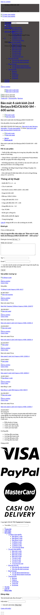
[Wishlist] (1, 85)
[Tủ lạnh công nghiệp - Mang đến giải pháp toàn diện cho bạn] (8, 15)
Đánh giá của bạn (6, 239)
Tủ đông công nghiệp (15, 27)
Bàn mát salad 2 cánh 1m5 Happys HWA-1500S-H (17, 323)
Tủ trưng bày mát (17, 56)
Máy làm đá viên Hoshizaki (20, 60)
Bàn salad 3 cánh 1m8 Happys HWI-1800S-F (15, 373)
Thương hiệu (12, 69)
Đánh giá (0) (8, 140)
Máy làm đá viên (13, 58)
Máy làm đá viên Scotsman (20, 62)
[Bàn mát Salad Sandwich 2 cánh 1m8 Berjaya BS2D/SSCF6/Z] (9, 116)
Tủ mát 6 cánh (16, 55)
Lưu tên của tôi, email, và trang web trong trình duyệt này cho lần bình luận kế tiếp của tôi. (20, 266)
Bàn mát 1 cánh (17, 44)
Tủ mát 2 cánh (16, 51)
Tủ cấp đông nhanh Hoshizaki (21, 67)
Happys (14, 73)
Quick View (4, 283)
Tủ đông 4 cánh (17, 37)
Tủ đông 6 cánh (17, 38)
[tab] (21, 138)
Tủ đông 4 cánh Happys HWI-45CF (12, 289)
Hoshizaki (15, 75)
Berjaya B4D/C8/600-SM (12, 130)
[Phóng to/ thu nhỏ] (3, 612)
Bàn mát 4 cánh (17, 49)
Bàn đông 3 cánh (17, 33)
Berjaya (14, 71)
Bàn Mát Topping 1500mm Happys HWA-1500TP (17, 306)
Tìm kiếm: (7, 525)
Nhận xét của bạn (7, 243)
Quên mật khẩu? (6, 608)
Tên (2, 258)
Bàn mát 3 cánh (17, 47)
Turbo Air (15, 76)
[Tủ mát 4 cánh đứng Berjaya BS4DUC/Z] (9, 115)
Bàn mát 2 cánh (17, 46)
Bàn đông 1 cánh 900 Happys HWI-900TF (14, 390)
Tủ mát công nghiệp (14, 42)
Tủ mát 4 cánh (16, 53)
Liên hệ (6, 82)
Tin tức (6, 80)
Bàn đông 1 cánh (17, 29)
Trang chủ (7, 22)
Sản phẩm (7, 26)
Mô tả (6, 138)
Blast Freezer (12, 64)
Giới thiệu (7, 24)
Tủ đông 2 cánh (17, 35)
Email (3, 261)
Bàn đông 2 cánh (17, 31)
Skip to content (5, 1)
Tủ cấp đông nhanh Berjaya (20, 66)
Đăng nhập (18, 605)
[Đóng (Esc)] (1, 612)
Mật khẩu (4, 601)
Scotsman (15, 78)
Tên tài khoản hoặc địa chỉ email (11, 598)
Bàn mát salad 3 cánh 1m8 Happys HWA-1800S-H (17, 339)
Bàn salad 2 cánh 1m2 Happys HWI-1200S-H (15, 356)
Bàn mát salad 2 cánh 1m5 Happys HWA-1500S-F (16, 406)
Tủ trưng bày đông (18, 40)
